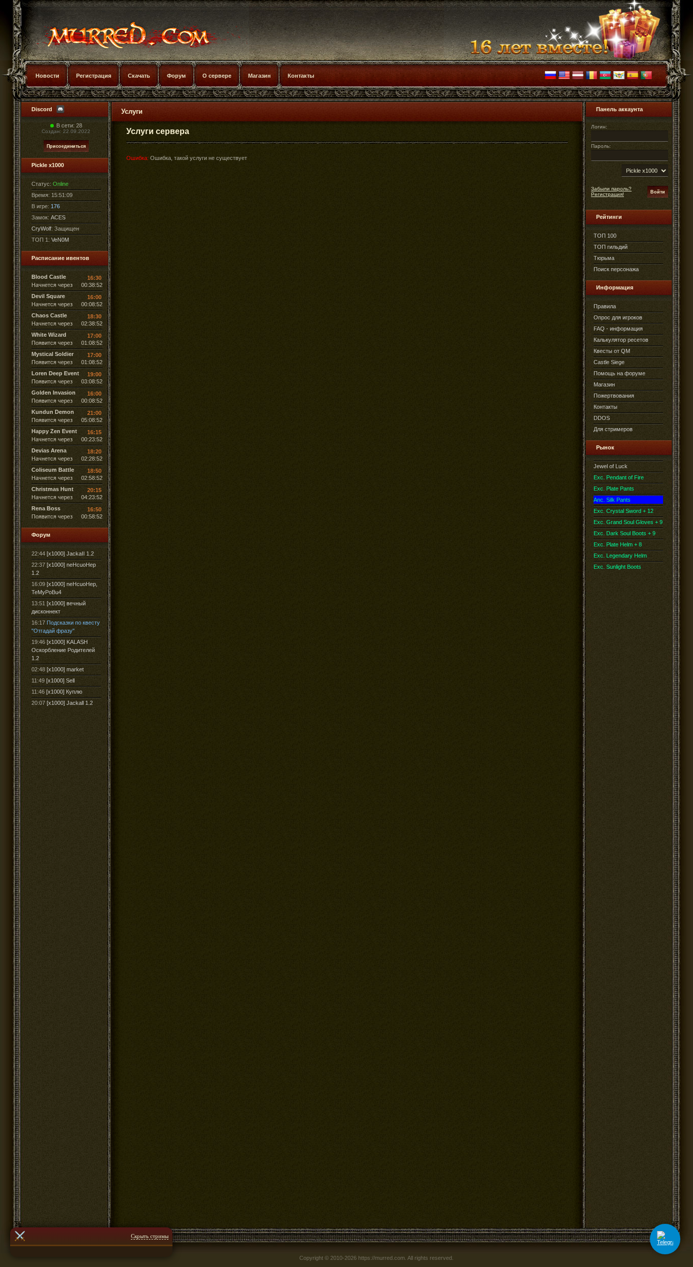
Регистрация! (607, 194)
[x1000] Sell (60, 680)
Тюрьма (604, 258)
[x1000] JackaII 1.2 (70, 553)
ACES (58, 217)
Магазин (604, 384)
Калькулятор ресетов (621, 340)
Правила (605, 306)
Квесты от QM (612, 351)
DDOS (602, 418)
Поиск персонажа (616, 269)
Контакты (605, 407)
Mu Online (124, 30)
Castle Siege (609, 362)
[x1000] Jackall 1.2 (70, 703)
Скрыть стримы (149, 1236)
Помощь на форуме (619, 373)
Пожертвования (614, 396)
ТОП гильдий (611, 247)
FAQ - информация (618, 329)
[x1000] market (65, 669)
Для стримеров (613, 429)
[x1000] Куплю (64, 692)
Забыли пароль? (611, 188)
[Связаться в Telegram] (665, 1239)
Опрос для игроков (618, 317)
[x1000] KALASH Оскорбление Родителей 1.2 (63, 650)
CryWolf (41, 228)
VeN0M (60, 240)
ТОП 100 (605, 236)
